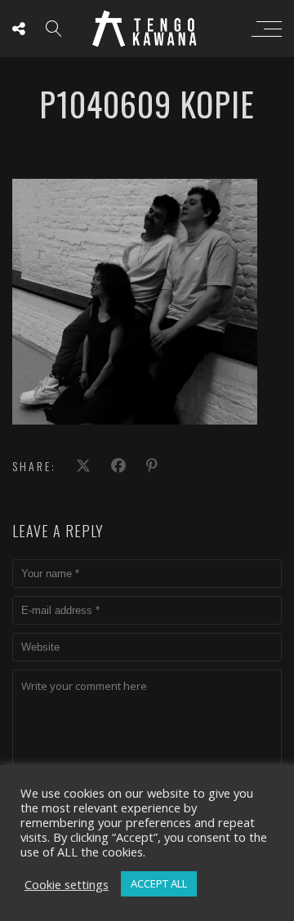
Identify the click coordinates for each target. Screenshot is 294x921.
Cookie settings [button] (66, 884)
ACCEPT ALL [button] (159, 883)
